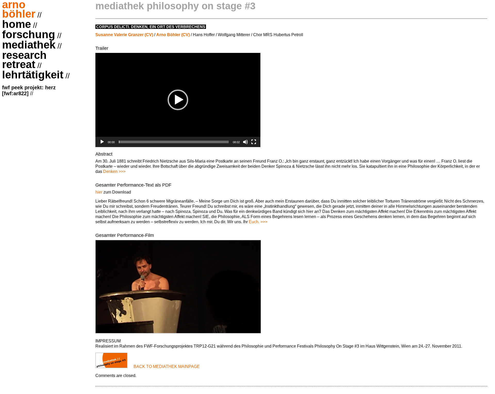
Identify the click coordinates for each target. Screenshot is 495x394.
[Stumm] (245, 141)
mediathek (28, 45)
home (16, 25)
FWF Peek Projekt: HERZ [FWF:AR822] (29, 90)
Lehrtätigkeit (32, 75)
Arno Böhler (18, 10)
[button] (178, 100)
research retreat (24, 60)
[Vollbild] (253, 141)
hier (98, 192)
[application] (177, 100)
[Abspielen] (102, 141)
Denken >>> (114, 171)
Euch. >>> (258, 222)
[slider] (174, 142)
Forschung (28, 35)
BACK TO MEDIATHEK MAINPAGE (167, 366)
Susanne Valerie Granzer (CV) (124, 35)
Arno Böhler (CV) (173, 35)
